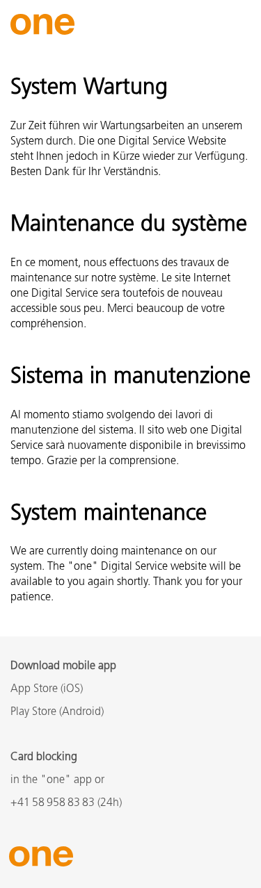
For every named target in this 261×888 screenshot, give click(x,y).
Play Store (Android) (57, 712)
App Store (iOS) (46, 689)
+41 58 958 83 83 (52, 803)
